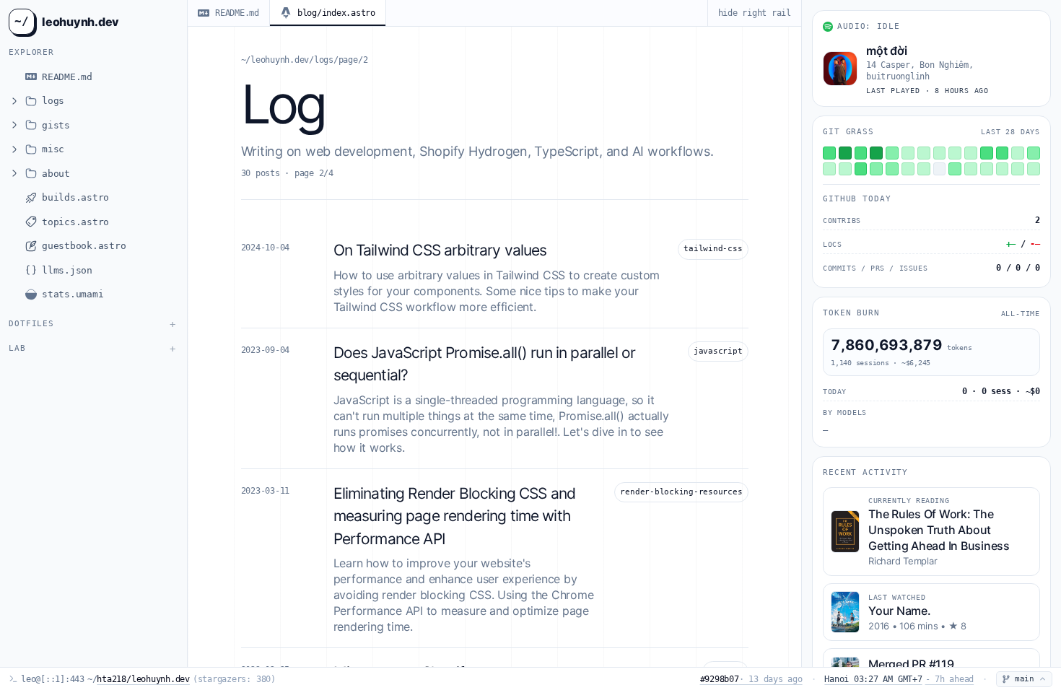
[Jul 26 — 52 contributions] (829, 153)
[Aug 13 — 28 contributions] (892, 168)
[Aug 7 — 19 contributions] (1017, 153)
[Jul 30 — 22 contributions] (892, 153)
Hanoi (899, 679)
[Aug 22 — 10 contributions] (1033, 168)
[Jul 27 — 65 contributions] (845, 153)
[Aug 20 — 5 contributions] (1002, 168)
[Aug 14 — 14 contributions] (907, 168)
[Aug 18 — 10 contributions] (970, 168)
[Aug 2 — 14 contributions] (939, 153)
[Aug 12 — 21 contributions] (876, 168)
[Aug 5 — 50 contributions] (986, 153)
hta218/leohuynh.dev (143, 679)
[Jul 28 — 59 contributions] (861, 153)
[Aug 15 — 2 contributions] (923, 168)
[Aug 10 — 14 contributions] (845, 168)
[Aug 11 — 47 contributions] (861, 168)
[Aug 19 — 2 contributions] (986, 168)
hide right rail (754, 13)
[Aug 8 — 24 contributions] (1033, 153)
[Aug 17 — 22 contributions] (954, 168)
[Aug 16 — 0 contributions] (939, 168)
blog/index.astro (336, 13)
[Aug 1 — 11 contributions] (923, 153)
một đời (886, 50)
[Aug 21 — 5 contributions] (1017, 168)
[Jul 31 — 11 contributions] (907, 153)
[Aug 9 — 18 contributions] (829, 168)
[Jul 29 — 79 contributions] (876, 153)
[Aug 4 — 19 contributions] (970, 153)
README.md (237, 13)
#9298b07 (751, 679)
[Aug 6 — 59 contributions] (1002, 153)
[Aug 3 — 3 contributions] (954, 153)
